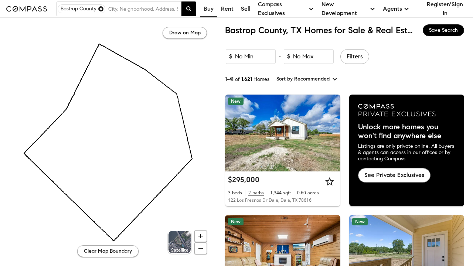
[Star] (329, 181)
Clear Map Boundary (108, 251)
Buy (209, 8)
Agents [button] (392, 8)
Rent (227, 8)
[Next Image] (331, 133)
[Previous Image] (234, 133)
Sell (246, 8)
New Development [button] (339, 9)
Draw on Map (185, 33)
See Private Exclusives (394, 174)
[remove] (101, 9)
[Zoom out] (200, 248)
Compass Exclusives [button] (271, 9)
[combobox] (143, 9)
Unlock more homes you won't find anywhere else (399, 131)
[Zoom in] (200, 236)
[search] (188, 8)
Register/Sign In (445, 9)
